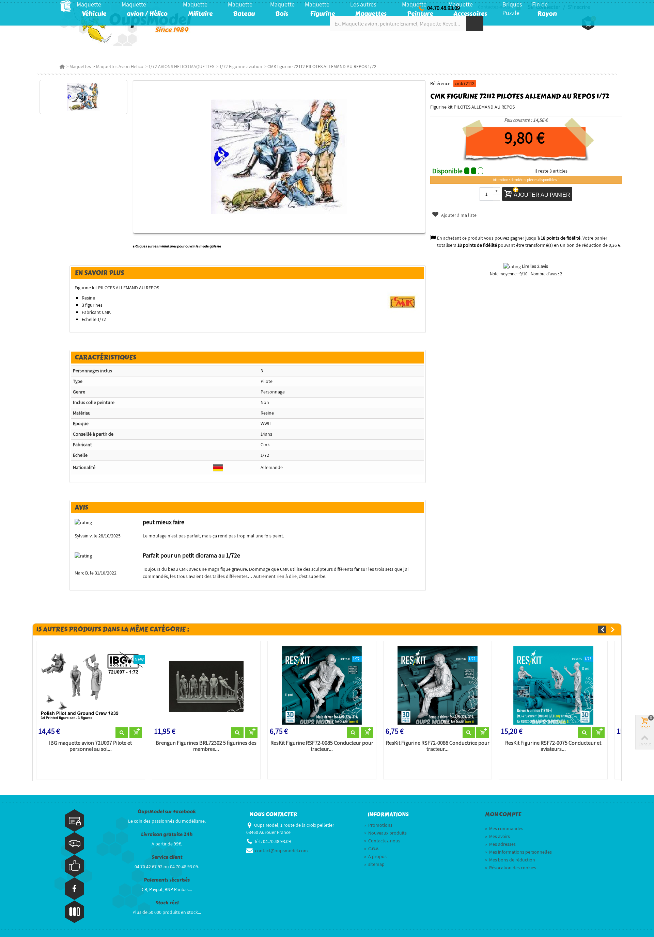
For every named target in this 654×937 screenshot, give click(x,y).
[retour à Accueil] (62, 66)
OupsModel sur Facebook (167, 811)
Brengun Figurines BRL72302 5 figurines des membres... (206, 746)
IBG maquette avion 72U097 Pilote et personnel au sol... (90, 746)
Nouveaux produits (385, 833)
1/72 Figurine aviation (240, 66)
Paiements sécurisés (167, 880)
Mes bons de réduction (510, 860)
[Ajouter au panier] (135, 732)
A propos (375, 856)
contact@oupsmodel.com (281, 850)
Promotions (378, 825)
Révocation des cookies (510, 868)
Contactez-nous (382, 841)
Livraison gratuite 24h (166, 834)
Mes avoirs (497, 836)
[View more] (121, 732)
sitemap (374, 864)
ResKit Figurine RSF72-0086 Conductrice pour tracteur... (437, 746)
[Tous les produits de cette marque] (403, 301)
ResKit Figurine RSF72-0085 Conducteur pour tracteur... (321, 746)
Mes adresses (500, 844)
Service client (167, 857)
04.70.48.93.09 (443, 8)
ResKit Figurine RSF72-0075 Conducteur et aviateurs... (553, 746)
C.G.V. (371, 848)
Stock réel (166, 902)
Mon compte (503, 814)
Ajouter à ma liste (458, 215)
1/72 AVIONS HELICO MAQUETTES (181, 66)
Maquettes (80, 66)
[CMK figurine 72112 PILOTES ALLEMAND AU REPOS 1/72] (83, 97)
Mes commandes (504, 828)
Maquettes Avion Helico (119, 66)
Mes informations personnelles (518, 852)
